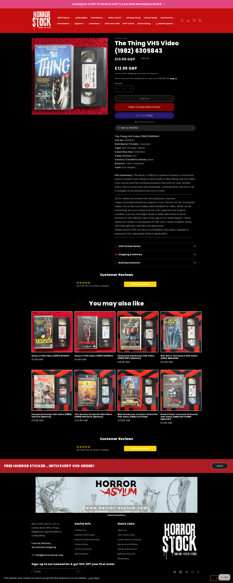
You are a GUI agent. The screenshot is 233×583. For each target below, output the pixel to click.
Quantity (118, 83)
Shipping (132, 73)
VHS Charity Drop (126, 535)
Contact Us (80, 530)
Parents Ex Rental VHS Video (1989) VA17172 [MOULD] (52, 415)
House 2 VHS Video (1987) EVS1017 (50, 356)
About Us (122, 530)
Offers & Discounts (127, 549)
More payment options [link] (144, 122)
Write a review (140, 284)
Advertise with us (116, 515)
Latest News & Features (129, 539)
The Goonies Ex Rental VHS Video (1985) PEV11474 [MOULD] (93, 415)
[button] (64, 18)
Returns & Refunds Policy (87, 539)
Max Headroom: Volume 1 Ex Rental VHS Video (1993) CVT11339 (137, 415)
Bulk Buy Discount (126, 553)
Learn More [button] (94, 578)
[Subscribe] (77, 572)
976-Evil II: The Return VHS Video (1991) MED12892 (179, 357)
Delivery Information (85, 535)
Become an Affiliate (128, 544)
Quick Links (126, 523)
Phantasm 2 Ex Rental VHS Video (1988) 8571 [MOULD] (136, 357)
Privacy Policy (81, 544)
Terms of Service (83, 549)
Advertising (123, 558)
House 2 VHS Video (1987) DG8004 (94, 356)
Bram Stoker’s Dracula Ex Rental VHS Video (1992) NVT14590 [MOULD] (179, 417)
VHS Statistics (81, 553)
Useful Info (83, 523)
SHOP (220, 466)
